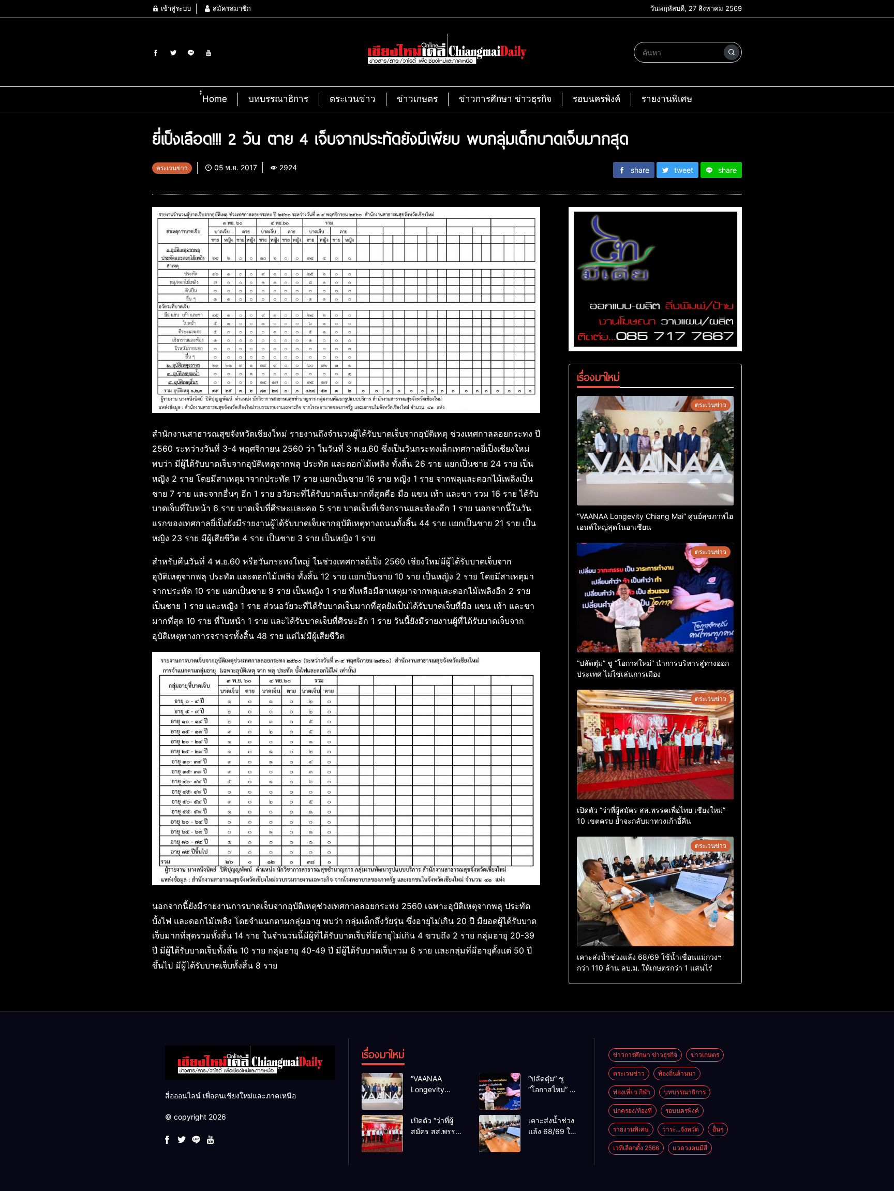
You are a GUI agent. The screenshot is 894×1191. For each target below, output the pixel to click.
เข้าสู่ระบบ (175, 8)
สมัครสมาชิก (231, 8)
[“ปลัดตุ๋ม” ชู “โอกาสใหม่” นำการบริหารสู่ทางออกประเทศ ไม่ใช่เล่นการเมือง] (655, 597)
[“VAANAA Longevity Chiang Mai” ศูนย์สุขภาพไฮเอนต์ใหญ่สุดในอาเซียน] (655, 450)
